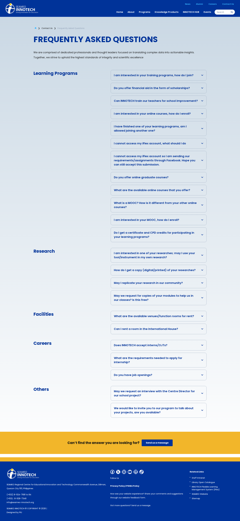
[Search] (232, 12)
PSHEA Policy (132, 486)
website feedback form (133, 497)
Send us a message (140, 505)
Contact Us (47, 28)
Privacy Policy (117, 486)
